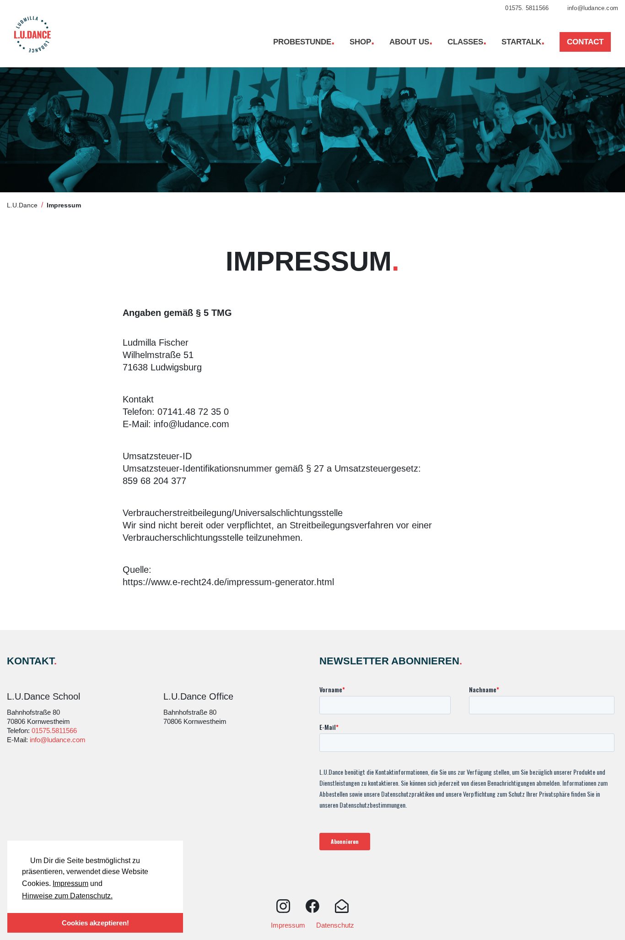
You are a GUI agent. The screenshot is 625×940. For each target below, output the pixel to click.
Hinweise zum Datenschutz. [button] (67, 896)
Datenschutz (335, 925)
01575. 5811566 (526, 8)
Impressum (70, 883)
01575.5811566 (54, 730)
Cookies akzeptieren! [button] (95, 923)
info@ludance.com (592, 8)
